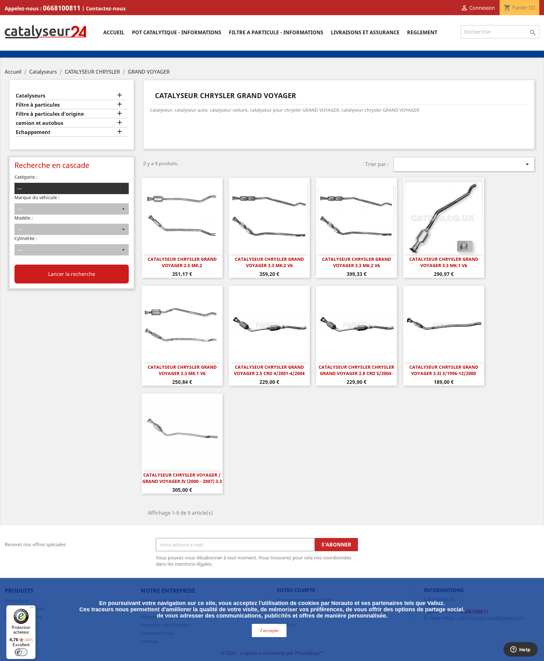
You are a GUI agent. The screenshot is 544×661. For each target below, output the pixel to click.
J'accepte (269, 630)
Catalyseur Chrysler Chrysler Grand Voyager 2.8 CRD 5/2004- (356, 370)
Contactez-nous (106, 8)
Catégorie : (25, 177)
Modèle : (23, 218)
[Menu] (32, 609)
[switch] (21, 652)
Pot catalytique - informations (176, 32)
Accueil (113, 32)
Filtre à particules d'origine (50, 114)
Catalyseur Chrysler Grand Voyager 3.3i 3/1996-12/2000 (443, 370)
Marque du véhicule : (37, 197)
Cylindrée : (25, 238)
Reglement (422, 32)
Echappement (33, 132)
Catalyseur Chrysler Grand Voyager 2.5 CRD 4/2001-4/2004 (269, 370)
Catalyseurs (30, 95)
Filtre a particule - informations (276, 32)
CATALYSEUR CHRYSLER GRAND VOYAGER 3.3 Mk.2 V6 (269, 262)
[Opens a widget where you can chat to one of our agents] (520, 650)
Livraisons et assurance (365, 32)
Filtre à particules (38, 105)
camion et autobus (39, 123)
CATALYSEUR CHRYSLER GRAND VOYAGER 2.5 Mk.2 (182, 262)
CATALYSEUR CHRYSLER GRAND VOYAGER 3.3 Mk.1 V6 (443, 262)
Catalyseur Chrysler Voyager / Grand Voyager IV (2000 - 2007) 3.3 (182, 478)
